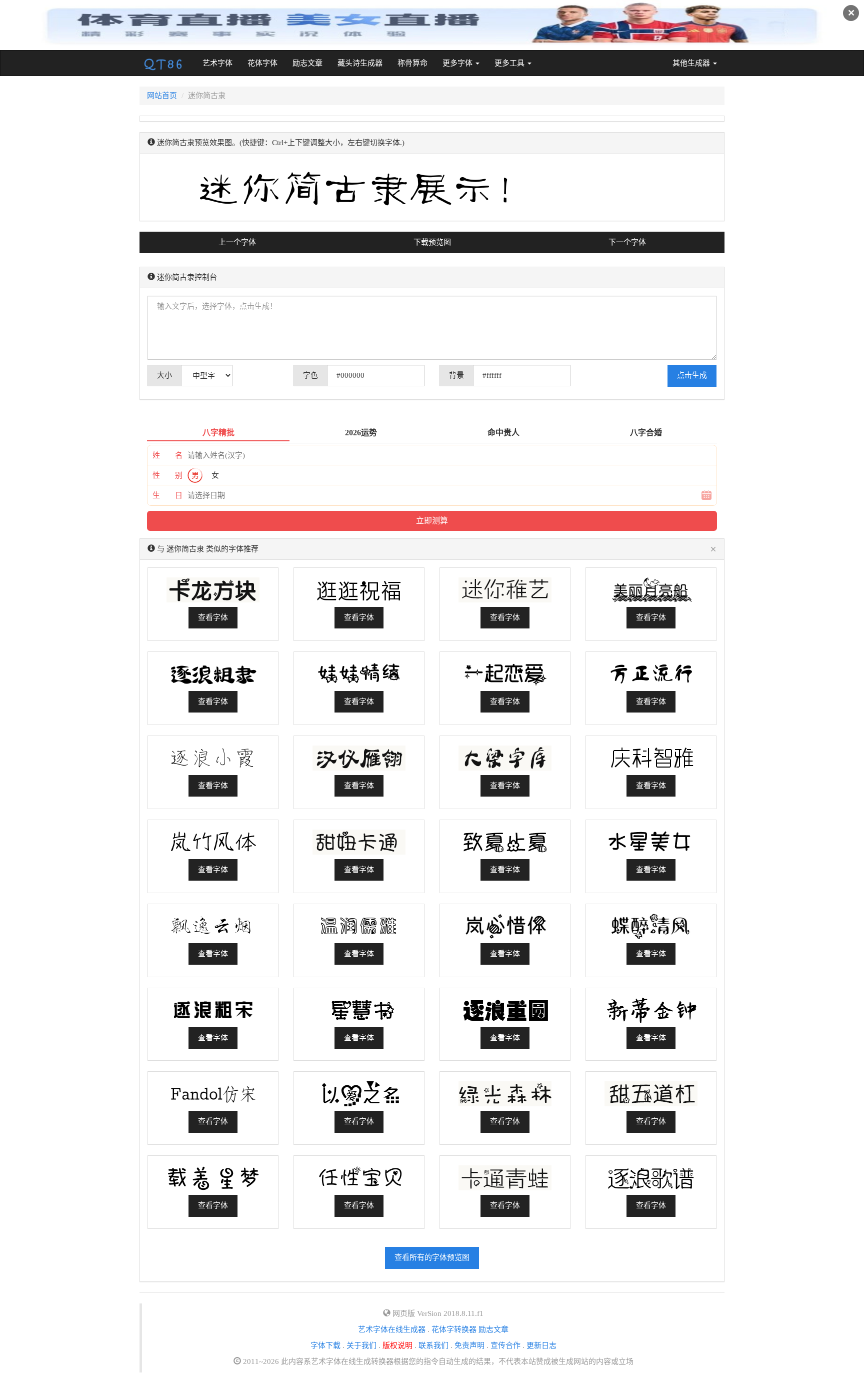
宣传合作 (505, 1345)
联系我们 (433, 1345)
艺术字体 (221, 63)
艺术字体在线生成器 (392, 1329)
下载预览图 (432, 242)
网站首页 (162, 96)
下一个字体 (627, 242)
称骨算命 (413, 63)
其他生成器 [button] (692, 63)
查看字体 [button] (213, 617)
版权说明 (397, 1345)
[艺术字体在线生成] (163, 63)
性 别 (167, 475)
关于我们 (361, 1345)
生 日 (167, 495)
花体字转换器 (454, 1329)
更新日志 (541, 1345)
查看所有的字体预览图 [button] (432, 1257)
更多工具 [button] (510, 63)
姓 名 (167, 455)
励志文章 (307, 63)
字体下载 (325, 1345)
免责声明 (469, 1345)
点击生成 (692, 375)
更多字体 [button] (458, 63)
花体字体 (263, 63)
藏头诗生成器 (360, 63)
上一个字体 (237, 242)
